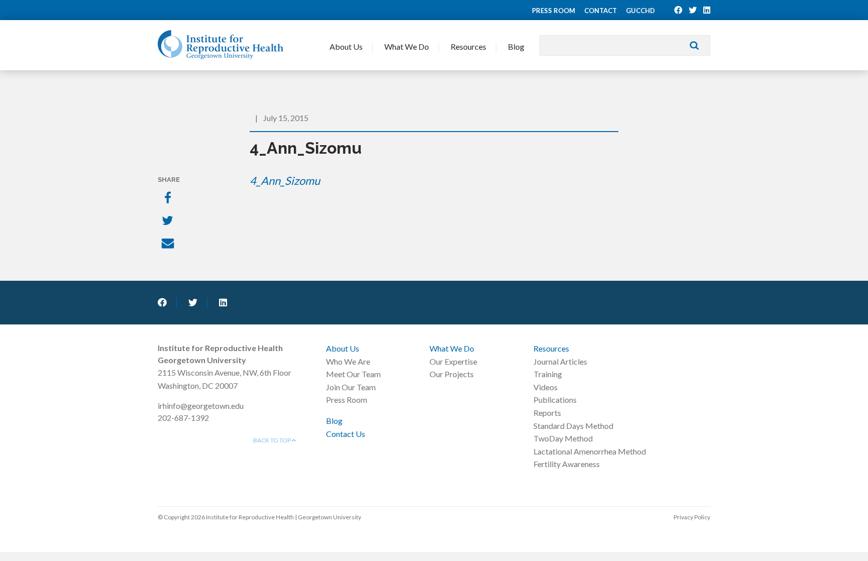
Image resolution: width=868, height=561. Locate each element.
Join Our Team (351, 387)
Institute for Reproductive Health (220, 44)
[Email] (169, 245)
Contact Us (345, 433)
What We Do (406, 46)
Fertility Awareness (566, 464)
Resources (468, 46)
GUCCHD (640, 11)
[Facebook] (169, 198)
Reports (547, 412)
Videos (545, 387)
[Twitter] (169, 221)
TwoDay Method (563, 438)
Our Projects (451, 374)
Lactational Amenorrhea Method (589, 451)
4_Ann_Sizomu (285, 180)
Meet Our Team (353, 374)
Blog (516, 46)
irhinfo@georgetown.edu (201, 405)
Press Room (553, 11)
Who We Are (348, 361)
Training (547, 374)
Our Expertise (453, 361)
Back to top (272, 440)
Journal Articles (560, 361)
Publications (555, 399)
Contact (600, 11)
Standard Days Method (573, 425)
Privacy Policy (692, 517)
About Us (346, 46)
